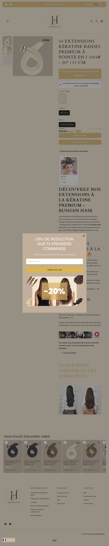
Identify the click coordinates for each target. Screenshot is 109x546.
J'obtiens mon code (54, 270)
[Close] (83, 235)
